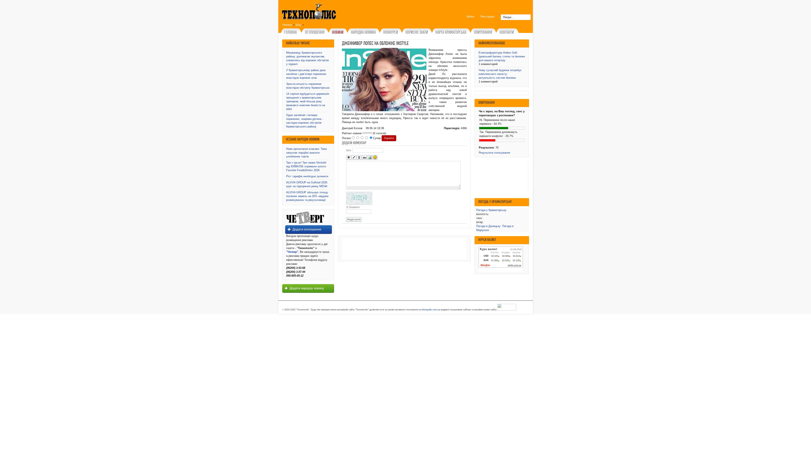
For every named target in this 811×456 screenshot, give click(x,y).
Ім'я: (349, 150)
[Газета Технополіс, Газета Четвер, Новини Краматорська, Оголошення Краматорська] (309, 12)
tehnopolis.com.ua (431, 309)
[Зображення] (369, 157)
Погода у (491, 210)
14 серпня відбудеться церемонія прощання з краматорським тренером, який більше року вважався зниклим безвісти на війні (307, 101)
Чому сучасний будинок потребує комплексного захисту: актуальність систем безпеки (500, 74)
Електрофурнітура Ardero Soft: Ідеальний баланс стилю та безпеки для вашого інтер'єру (502, 56)
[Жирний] (348, 157)
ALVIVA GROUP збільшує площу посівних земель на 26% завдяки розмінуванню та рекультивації (307, 196)
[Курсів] (353, 157)
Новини (287, 24)
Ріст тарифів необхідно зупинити (307, 176)
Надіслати (353, 219)
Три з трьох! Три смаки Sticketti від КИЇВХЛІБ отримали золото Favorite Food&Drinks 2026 (306, 166)
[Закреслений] (364, 157)
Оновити (354, 207)
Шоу (298, 24)
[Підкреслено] (359, 157)
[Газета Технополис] (305, 223)
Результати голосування (494, 152)
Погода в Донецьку (488, 226)
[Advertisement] (404, 248)
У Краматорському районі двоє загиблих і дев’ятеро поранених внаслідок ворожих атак (306, 74)
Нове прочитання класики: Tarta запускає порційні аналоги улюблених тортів (306, 152)
